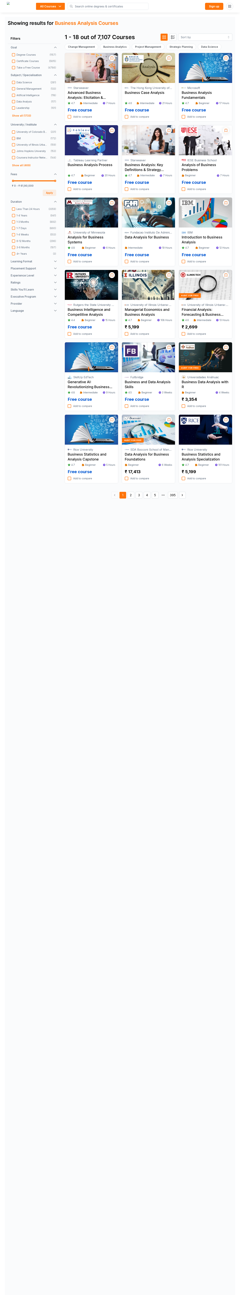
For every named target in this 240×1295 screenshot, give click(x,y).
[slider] (13, 181)
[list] (172, 37)
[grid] (164, 37)
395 (173, 495)
